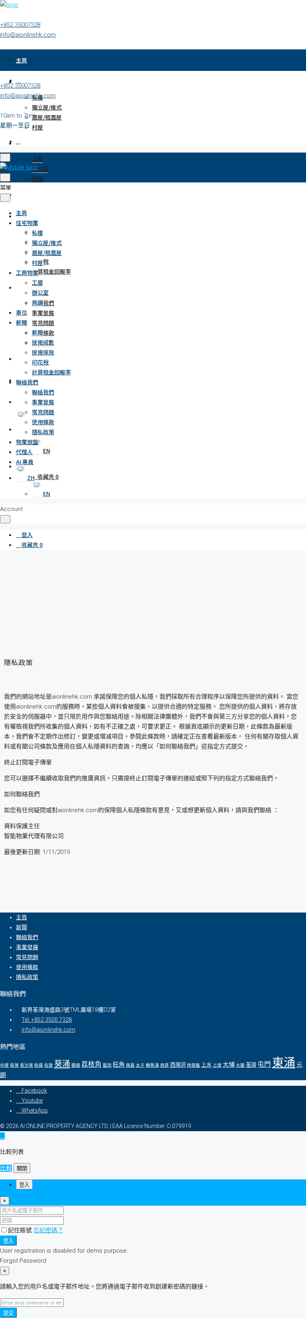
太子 (140, 1065)
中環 (4, 1065)
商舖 (37, 178)
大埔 (229, 1064)
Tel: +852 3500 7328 (47, 1019)
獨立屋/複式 (47, 107)
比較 (6, 1168)
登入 (8, 1241)
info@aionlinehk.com (28, 34)
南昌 (130, 1065)
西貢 (164, 1065)
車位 (21, 194)
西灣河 (178, 1065)
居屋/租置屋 (47, 117)
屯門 (264, 1064)
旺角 (119, 1064)
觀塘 (75, 1065)
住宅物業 (27, 223)
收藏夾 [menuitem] (47, 476)
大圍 (240, 1065)
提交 (8, 1313)
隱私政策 (43, 432)
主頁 (21, 60)
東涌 (283, 1062)
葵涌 (62, 1064)
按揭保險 (43, 352)
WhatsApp (34, 1110)
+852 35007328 (20, 24)
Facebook (33, 1090)
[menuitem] (24, 535)
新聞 (21, 322)
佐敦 (48, 1065)
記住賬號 (20, 1230)
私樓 (37, 233)
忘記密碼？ (48, 1230)
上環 (217, 1065)
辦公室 (40, 168)
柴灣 (14, 1065)
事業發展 (43, 313)
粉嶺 (38, 1065)
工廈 (37, 159)
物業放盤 (27, 442)
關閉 (22, 1168)
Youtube (31, 1100)
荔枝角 (91, 1064)
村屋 (37, 127)
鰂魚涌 (152, 1065)
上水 (206, 1065)
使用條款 (43, 333)
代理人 (24, 452)
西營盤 (193, 1065)
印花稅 (40, 362)
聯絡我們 (43, 303)
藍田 (107, 1065)
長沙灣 (26, 1065)
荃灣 (251, 1065)
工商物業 (27, 143)
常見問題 (43, 323)
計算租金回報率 (51, 271)
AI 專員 (24, 462)
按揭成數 (43, 342)
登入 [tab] (24, 1185)
